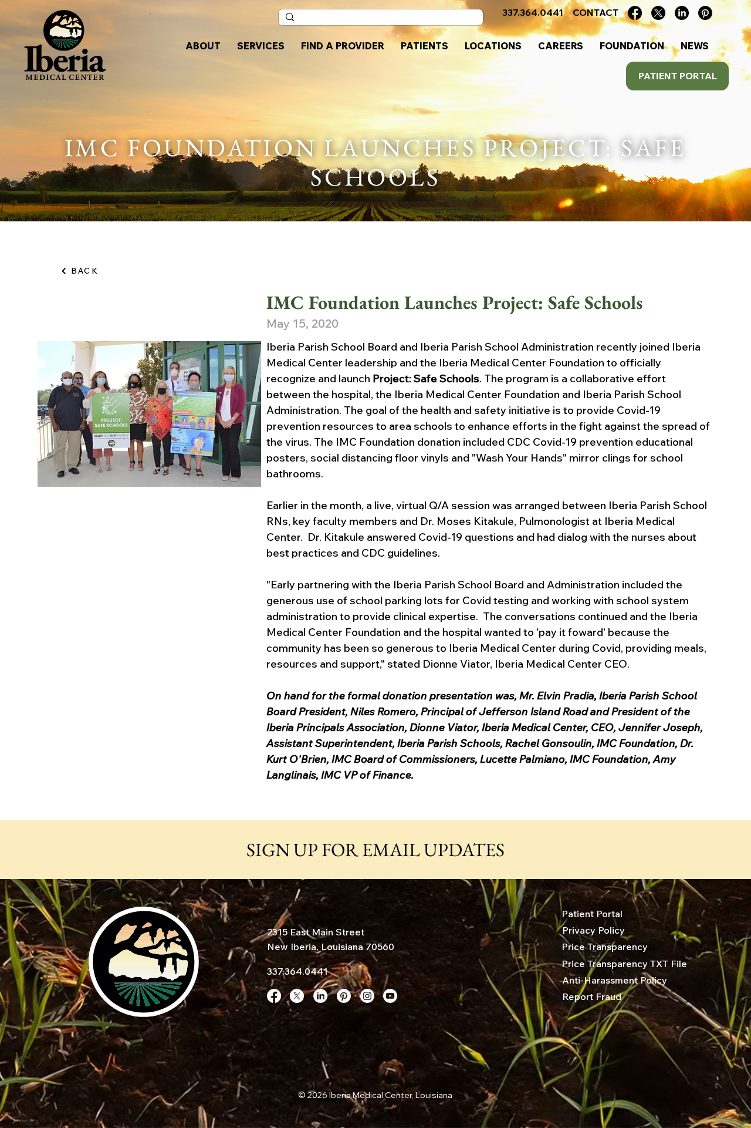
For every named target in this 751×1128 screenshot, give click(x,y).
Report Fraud (591, 996)
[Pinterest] (705, 13)
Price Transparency (604, 946)
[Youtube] (390, 996)
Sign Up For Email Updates (375, 849)
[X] (658, 13)
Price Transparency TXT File (624, 963)
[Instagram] (367, 996)
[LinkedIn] (682, 13)
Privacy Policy (593, 930)
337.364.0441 (297, 971)
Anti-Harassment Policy (614, 980)
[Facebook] (635, 13)
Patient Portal (592, 914)
